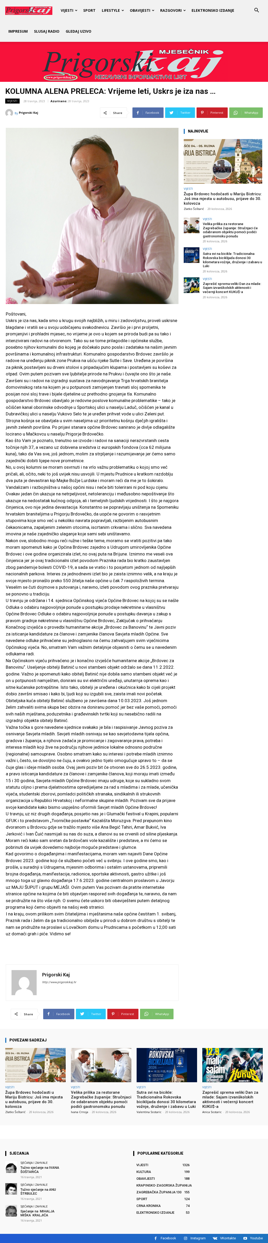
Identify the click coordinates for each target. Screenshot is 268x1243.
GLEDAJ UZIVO (78, 31)
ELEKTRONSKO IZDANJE (213, 10)
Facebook (168, 1238)
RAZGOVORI (171, 10)
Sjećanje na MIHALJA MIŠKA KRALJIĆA (37, 1213)
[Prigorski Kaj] (10, 113)
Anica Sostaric (212, 1112)
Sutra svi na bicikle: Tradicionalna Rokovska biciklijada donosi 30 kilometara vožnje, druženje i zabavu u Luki (232, 260)
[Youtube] (245, 1238)
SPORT (89, 10)
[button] (256, 10)
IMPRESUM (18, 31)
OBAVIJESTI (140, 10)
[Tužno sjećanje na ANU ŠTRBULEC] (11, 1189)
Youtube (256, 1238)
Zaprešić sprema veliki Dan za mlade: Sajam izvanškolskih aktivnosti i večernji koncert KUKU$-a (232, 288)
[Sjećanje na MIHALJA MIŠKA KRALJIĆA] (11, 1211)
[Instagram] (185, 1238)
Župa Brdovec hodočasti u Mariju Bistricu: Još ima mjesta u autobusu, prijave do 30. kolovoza (223, 199)
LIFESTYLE (111, 10)
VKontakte (228, 1238)
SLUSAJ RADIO (46, 31)
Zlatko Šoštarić (194, 209)
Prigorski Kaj (28, 112)
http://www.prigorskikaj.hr (59, 982)
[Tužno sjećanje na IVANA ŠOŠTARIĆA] (11, 1167)
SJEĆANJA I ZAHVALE (34, 1162)
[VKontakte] (215, 1238)
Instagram (198, 1238)
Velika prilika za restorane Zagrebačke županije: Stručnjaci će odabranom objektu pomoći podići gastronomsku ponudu (230, 230)
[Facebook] (155, 1238)
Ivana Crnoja (79, 1112)
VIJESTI (67, 10)
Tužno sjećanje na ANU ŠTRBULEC (38, 1192)
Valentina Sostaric (149, 1112)
